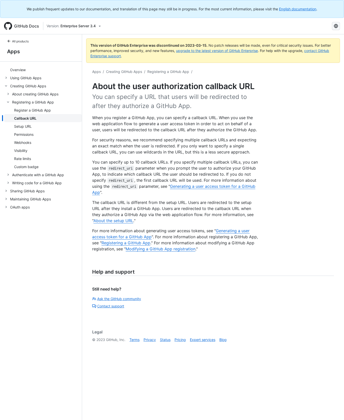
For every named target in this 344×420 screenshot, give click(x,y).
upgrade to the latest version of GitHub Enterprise (217, 50)
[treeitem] (43, 70)
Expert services (202, 339)
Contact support (110, 306)
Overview (18, 70)
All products (20, 41)
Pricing (180, 339)
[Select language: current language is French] (336, 26)
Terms (134, 339)
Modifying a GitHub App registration (160, 248)
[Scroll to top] (333, 409)
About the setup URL (113, 220)
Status (165, 339)
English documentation (297, 9)
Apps (13, 51)
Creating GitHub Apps (124, 71)
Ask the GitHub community (119, 299)
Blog (223, 339)
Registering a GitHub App (168, 71)
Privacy (150, 339)
